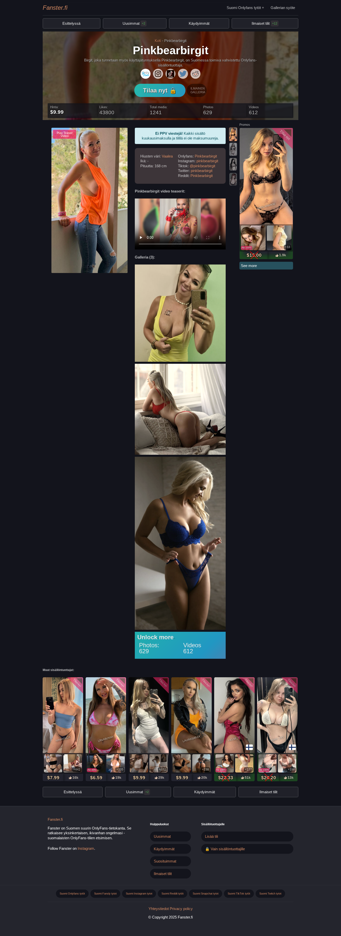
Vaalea (167, 156)
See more (249, 266)
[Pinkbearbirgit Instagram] (158, 74)
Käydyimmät (199, 23)
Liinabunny (106, 738)
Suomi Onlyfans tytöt (244, 8)
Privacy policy (181, 908)
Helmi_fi (234, 739)
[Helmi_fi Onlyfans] (234, 715)
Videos (192, 645)
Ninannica (62, 738)
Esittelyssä (71, 23)
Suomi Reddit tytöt (172, 893)
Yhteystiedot (159, 908)
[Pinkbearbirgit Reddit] (195, 74)
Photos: (149, 645)
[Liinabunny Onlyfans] (106, 715)
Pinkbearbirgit (206, 156)
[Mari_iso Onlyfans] (277, 715)
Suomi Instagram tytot (139, 893)
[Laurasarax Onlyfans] (191, 715)
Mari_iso (277, 739)
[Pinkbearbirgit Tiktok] (170, 74)
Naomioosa (148, 738)
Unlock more (155, 637)
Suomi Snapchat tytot (205, 893)
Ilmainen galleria (197, 90)
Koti (158, 40)
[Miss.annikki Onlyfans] (266, 177)
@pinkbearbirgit (202, 166)
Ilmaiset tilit (261, 23)
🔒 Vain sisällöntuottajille (225, 849)
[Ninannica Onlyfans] (63, 715)
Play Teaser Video (65, 134)
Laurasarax (191, 738)
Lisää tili (211, 836)
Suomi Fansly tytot (105, 893)
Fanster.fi (55, 7)
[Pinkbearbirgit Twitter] (183, 74)
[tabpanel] (266, 193)
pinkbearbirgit (207, 161)
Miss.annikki (266, 206)
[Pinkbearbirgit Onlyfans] (146, 74)
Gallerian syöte (283, 8)
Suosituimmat (165, 861)
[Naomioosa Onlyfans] (149, 715)
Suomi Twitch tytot (270, 893)
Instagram (86, 848)
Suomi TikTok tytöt (239, 893)
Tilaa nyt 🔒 (160, 90)
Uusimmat (134, 23)
